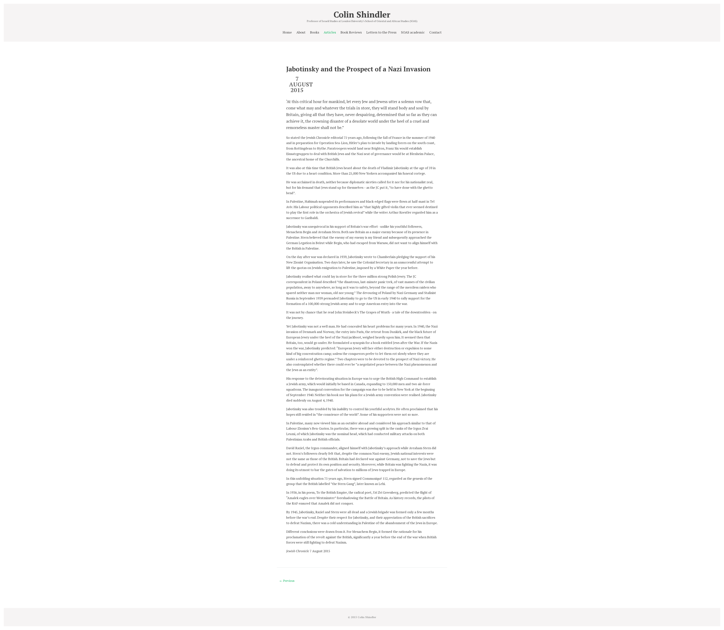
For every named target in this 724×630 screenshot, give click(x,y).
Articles (330, 32)
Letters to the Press (381, 32)
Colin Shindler (362, 14)
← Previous (287, 581)
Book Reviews (351, 32)
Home (287, 32)
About (300, 32)
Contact (435, 32)
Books (314, 32)
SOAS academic (413, 32)
